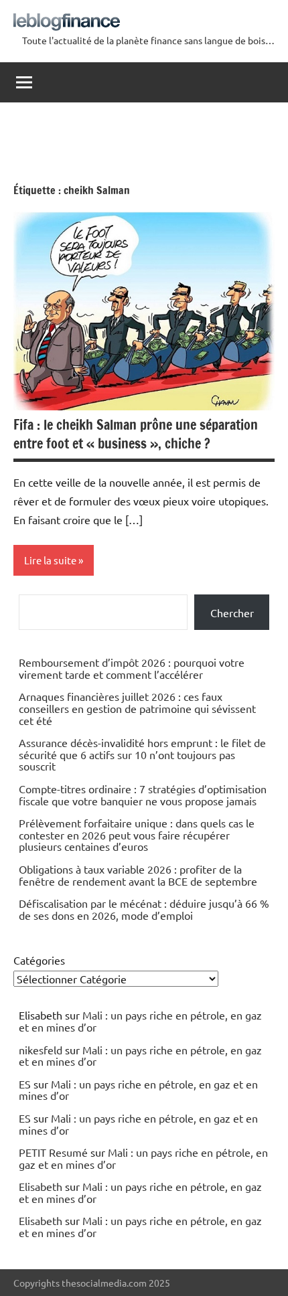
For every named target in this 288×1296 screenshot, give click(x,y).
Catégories (39, 960)
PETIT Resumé (53, 1152)
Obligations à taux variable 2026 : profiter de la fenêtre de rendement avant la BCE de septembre (138, 875)
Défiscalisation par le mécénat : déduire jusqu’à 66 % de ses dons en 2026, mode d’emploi (144, 909)
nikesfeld (40, 1049)
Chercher (232, 612)
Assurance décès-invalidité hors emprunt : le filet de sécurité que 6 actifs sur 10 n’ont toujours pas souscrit (142, 754)
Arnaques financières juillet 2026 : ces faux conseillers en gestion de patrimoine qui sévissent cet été (137, 708)
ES (25, 1083)
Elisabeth (40, 1186)
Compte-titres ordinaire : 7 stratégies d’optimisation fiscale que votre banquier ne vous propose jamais (143, 794)
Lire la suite (50, 560)
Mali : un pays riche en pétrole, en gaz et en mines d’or (140, 1021)
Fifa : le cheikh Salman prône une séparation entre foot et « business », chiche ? (135, 434)
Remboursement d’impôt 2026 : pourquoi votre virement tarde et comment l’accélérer (131, 668)
